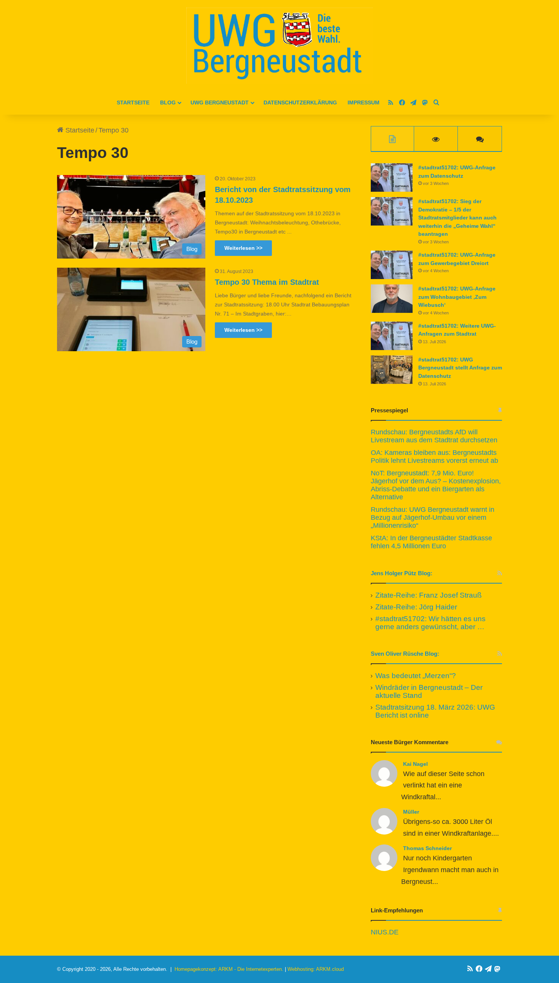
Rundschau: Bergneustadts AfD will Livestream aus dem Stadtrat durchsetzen (434, 436)
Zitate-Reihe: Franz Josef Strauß (428, 595)
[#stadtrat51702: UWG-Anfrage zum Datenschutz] (392, 177)
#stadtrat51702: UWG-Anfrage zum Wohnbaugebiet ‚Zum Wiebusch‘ (456, 297)
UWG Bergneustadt (220, 102)
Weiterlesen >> (243, 248)
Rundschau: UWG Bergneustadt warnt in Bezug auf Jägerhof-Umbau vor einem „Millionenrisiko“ (432, 517)
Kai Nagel (415, 764)
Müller (411, 812)
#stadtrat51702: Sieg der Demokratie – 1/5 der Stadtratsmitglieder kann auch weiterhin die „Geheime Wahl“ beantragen (457, 217)
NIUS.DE (385, 932)
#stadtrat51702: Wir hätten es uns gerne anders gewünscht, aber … (430, 623)
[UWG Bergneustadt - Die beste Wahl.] (279, 46)
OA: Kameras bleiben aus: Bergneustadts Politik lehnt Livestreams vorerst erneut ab (434, 456)
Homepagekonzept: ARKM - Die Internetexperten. (229, 969)
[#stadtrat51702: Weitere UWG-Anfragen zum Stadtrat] (392, 336)
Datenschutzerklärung (300, 102)
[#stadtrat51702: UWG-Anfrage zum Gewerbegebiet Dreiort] (392, 265)
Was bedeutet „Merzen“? (415, 676)
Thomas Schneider (427, 848)
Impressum (364, 102)
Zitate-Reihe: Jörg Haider (416, 607)
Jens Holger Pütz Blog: (401, 573)
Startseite (133, 102)
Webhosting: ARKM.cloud (315, 969)
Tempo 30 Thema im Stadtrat (267, 282)
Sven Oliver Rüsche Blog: (405, 653)
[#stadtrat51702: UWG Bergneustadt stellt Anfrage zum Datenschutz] (392, 369)
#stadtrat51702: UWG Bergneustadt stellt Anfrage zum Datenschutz (460, 368)
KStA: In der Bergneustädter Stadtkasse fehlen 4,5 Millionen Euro (431, 542)
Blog (168, 102)
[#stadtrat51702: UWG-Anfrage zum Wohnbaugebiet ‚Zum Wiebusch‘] (392, 298)
